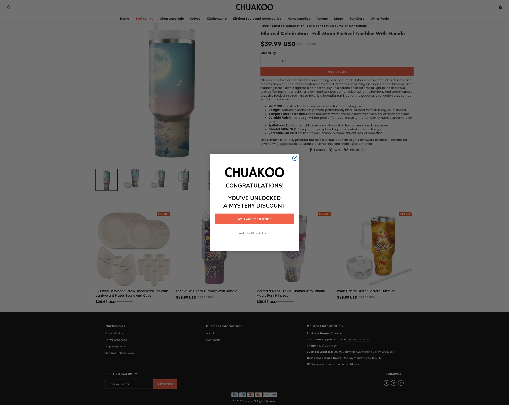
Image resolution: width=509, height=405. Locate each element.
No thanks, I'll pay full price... (254, 233)
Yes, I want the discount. (254, 219)
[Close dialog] (294, 158)
